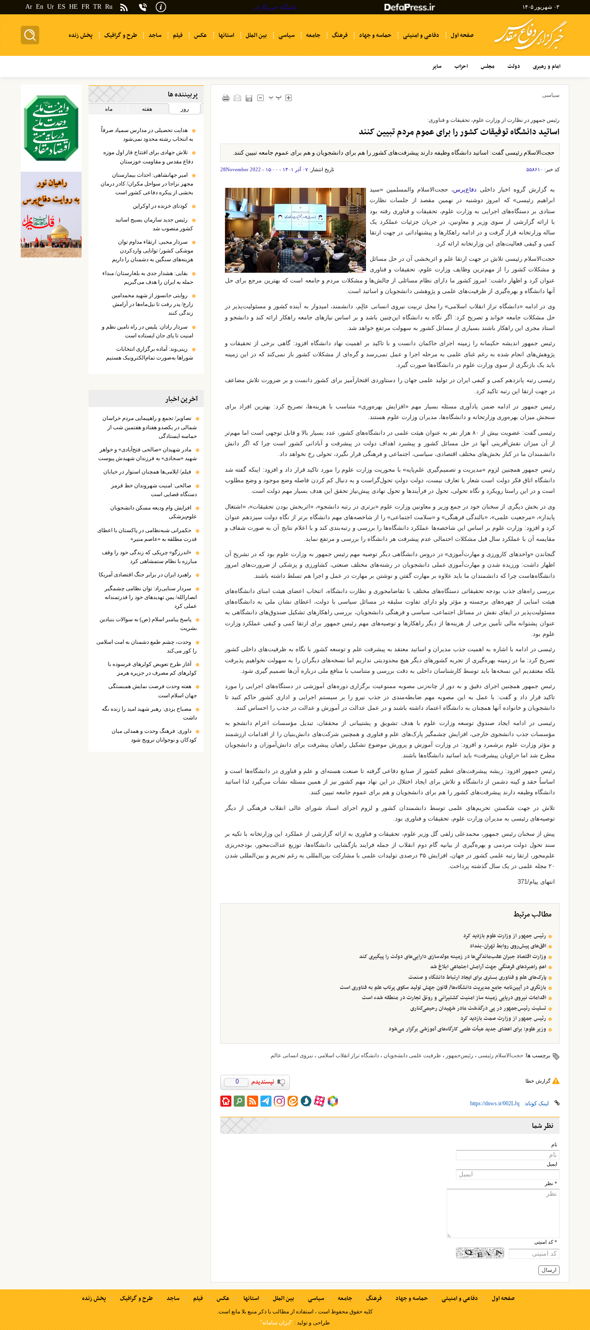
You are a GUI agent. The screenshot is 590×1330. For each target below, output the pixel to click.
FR (85, 6)
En (39, 6)
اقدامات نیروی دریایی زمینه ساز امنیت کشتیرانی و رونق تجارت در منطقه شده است (454, 997)
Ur (50, 6)
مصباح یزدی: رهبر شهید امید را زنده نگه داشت (149, 713)
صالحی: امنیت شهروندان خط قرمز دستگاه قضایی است (154, 489)
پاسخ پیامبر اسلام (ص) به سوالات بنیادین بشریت (148, 623)
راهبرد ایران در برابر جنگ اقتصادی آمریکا (145, 574)
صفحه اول (503, 1299)
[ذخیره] (249, 98)
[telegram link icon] (265, 1101)
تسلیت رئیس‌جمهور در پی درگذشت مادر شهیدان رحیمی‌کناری (478, 1008)
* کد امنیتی (545, 1242)
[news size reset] (275, 97)
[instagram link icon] (279, 1101)
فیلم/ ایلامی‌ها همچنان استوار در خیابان (147, 471)
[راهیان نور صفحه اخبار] (51, 215)
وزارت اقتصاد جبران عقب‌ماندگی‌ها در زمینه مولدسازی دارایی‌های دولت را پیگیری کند (452, 956)
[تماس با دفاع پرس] (142, 7)
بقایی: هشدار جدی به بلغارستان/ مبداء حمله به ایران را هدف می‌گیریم (147, 277)
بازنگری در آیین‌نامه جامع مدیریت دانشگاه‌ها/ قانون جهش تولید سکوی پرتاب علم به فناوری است (443, 987)
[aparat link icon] (319, 1101)
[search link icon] (239, 1101)
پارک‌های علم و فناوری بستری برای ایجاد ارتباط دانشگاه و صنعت (477, 977)
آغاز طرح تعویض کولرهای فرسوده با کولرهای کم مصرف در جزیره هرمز (152, 668)
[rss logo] (124, 8)
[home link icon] (225, 1101)
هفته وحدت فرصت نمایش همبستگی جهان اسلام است (152, 690)
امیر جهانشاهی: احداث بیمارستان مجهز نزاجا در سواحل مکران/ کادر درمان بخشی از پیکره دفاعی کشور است (146, 184)
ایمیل (552, 1164)
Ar (28, 6)
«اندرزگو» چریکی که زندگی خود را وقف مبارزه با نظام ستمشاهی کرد (149, 556)
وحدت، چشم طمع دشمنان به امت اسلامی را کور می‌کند (146, 646)
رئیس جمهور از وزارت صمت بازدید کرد (503, 1018)
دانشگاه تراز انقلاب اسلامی (348, 1055)
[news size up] (289, 97)
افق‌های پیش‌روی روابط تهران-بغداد (508, 946)
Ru (108, 6)
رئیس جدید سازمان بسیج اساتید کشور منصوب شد (154, 224)
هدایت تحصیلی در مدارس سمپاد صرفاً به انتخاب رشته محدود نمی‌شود (147, 134)
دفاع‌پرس (465, 189)
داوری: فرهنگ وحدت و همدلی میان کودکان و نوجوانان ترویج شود (154, 735)
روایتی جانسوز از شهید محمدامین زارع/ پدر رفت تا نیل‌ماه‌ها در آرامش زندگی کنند (152, 304)
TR (97, 6)
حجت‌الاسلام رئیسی (500, 1055)
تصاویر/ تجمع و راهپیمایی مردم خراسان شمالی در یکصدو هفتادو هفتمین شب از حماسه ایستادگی (149, 427)
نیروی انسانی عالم (292, 1055)
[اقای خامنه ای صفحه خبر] (51, 128)
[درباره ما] (160, 6)
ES (61, 6)
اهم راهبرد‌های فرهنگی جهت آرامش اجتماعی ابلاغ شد (488, 966)
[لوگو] (530, 51)
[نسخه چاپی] (226, 97)
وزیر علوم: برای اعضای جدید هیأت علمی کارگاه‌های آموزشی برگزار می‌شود (467, 1029)
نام (554, 1144)
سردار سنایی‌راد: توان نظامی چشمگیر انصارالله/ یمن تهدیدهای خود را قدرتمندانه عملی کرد (151, 597)
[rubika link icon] (332, 1101)
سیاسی (551, 95)
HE (73, 6)
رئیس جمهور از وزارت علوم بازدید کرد (504, 936)
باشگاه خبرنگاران (275, 7)
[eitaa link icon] (292, 1101)
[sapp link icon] (306, 1101)
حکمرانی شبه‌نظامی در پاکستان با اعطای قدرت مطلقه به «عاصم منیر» (147, 534)
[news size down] (260, 97)
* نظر (551, 1183)
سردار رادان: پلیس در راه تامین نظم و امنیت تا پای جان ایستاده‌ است (147, 331)
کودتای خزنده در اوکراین (160, 206)
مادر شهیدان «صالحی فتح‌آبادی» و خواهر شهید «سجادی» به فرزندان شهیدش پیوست (147, 453)
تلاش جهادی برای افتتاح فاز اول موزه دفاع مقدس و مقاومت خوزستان (148, 156)
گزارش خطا (537, 1081)
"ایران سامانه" (276, 1322)
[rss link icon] (252, 1101)
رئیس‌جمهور (459, 1055)
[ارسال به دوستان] (237, 97)
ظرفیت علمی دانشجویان (412, 1055)
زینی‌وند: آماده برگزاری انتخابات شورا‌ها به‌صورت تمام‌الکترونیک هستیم (149, 353)
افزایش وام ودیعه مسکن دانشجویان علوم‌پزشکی (153, 512)
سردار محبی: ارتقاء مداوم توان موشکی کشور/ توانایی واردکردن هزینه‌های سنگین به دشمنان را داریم (152, 251)
